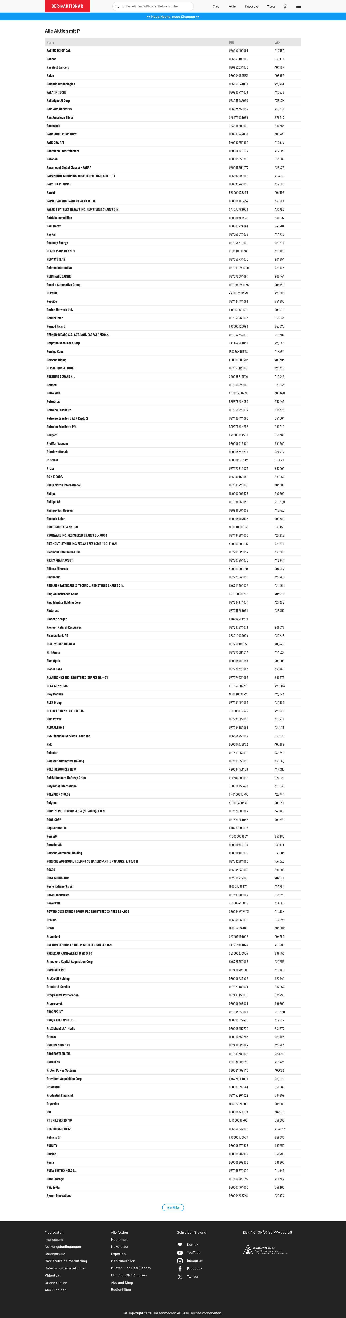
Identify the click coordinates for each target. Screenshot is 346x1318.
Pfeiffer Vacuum (57, 443)
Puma (50, 1162)
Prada (50, 928)
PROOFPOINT (55, 1011)
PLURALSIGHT (55, 727)
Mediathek (119, 1239)
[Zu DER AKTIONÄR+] (252, 6)
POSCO (51, 869)
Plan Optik (53, 660)
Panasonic (53, 125)
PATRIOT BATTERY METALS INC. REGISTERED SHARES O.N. (83, 209)
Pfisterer (52, 460)
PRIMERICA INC (56, 970)
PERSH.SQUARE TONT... (61, 368)
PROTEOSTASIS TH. (59, 1053)
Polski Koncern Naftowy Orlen (66, 777)
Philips (51, 493)
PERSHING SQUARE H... (61, 376)
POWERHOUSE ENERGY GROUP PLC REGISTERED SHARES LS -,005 (88, 911)
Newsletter (120, 1246)
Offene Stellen (56, 1282)
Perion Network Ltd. (60, 309)
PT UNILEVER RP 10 (59, 1120)
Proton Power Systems (61, 1070)
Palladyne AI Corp (58, 100)
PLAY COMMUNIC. (57, 686)
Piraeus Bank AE (57, 635)
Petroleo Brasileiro (59, 410)
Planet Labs (54, 669)
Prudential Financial (60, 1095)
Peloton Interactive (59, 267)
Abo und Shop (122, 1282)
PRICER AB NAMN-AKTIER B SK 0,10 (69, 953)
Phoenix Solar (56, 518)
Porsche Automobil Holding (64, 853)
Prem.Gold (53, 936)
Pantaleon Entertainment (63, 151)
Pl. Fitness (53, 652)
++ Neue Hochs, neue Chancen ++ (173, 16)
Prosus (51, 1036)
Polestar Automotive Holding (65, 761)
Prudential (53, 1087)
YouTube (194, 1252)
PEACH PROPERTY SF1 (61, 251)
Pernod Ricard (56, 326)
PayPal (51, 234)
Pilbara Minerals (57, 568)
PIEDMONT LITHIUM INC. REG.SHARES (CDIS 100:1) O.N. (82, 543)
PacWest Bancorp (58, 67)
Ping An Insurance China (62, 594)
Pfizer (50, 468)
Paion (50, 75)
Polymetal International (62, 786)
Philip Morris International (64, 485)
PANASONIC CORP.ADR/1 (62, 134)
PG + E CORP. (55, 476)
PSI (49, 1112)
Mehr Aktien (173, 1207)
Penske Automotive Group (63, 284)
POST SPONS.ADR (58, 878)
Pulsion (51, 1154)
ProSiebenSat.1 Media (61, 1028)
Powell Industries (58, 895)
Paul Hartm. (54, 226)
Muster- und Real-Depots (131, 1268)
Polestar (52, 752)
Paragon (52, 159)
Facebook (194, 1268)
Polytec (52, 802)
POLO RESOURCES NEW (61, 769)
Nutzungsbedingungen (63, 1246)
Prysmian (53, 1103)
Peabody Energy (57, 242)
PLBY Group (54, 702)
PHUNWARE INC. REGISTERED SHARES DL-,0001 (77, 535)
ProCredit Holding (58, 978)
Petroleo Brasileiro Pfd (61, 426)
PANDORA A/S (55, 142)
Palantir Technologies (61, 84)
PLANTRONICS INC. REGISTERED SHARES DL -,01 (77, 677)
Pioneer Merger (57, 619)
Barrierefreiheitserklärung (66, 1261)
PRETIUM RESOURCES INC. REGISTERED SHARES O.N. (79, 945)
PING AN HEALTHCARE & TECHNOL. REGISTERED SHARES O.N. (85, 585)
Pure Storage (55, 1179)
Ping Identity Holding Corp (64, 602)
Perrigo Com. (55, 351)
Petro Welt (53, 393)
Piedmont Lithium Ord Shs (63, 552)
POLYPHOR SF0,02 (58, 794)
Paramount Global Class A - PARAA (69, 167)
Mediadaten (54, 1232)
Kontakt (193, 1244)
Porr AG (52, 836)
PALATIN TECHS (56, 92)
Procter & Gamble (58, 986)
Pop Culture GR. (57, 828)
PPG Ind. (52, 920)
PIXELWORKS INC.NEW (61, 644)
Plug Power (54, 719)
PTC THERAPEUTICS (59, 1129)
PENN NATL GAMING (59, 276)
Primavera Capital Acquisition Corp (70, 961)
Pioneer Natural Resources (64, 627)
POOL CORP (54, 819)
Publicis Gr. (54, 1137)
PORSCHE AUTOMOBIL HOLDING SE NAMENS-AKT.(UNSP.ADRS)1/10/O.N (92, 861)
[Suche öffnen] (117, 6)
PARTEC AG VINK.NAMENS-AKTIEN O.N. (71, 201)
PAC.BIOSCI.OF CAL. (59, 50)
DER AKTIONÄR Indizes (129, 1275)
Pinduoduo (53, 577)
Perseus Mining (56, 360)
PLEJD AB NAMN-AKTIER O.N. (65, 711)
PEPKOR (52, 293)
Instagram (195, 1260)
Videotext (53, 1275)
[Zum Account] (232, 6)
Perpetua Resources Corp (63, 343)
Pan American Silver (60, 117)
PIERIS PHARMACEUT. (60, 560)
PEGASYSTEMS (56, 259)
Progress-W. (55, 1003)
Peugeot (52, 435)
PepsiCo (52, 301)
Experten (118, 1253)
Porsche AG (54, 844)
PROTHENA (53, 1062)
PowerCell (53, 903)
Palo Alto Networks (59, 109)
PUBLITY (52, 1145)
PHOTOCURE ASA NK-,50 (62, 527)
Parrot (51, 192)
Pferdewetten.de (57, 451)
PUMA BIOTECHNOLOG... (62, 1170)
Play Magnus (55, 694)
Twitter (193, 1276)
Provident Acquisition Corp (64, 1078)
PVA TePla (53, 1187)
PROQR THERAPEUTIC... (61, 1020)
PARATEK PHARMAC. (59, 184)
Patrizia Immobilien (59, 217)
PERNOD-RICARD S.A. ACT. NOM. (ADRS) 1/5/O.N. (78, 334)
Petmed (52, 385)
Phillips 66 (54, 501)
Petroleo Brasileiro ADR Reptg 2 (67, 418)
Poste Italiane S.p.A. (60, 886)
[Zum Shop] (216, 6)
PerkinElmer (55, 318)
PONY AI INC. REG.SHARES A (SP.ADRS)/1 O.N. (76, 811)
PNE (49, 744)
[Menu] (298, 6)
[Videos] (271, 6)
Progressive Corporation (63, 995)
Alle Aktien (119, 1232)
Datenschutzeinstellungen (66, 1268)
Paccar (51, 59)
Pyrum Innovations (59, 1195)
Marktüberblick (123, 1261)
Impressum (54, 1239)
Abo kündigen (56, 1290)
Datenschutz (55, 1253)
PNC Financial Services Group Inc (68, 736)
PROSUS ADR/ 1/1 (58, 1045)
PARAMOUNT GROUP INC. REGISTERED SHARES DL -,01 (81, 176)
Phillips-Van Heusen (60, 510)
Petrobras (53, 401)
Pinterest (53, 610)
